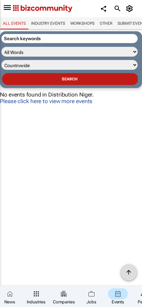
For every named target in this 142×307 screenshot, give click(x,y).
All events (14, 23)
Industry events (48, 23)
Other (106, 23)
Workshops (82, 23)
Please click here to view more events (46, 101)
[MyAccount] (130, 9)
